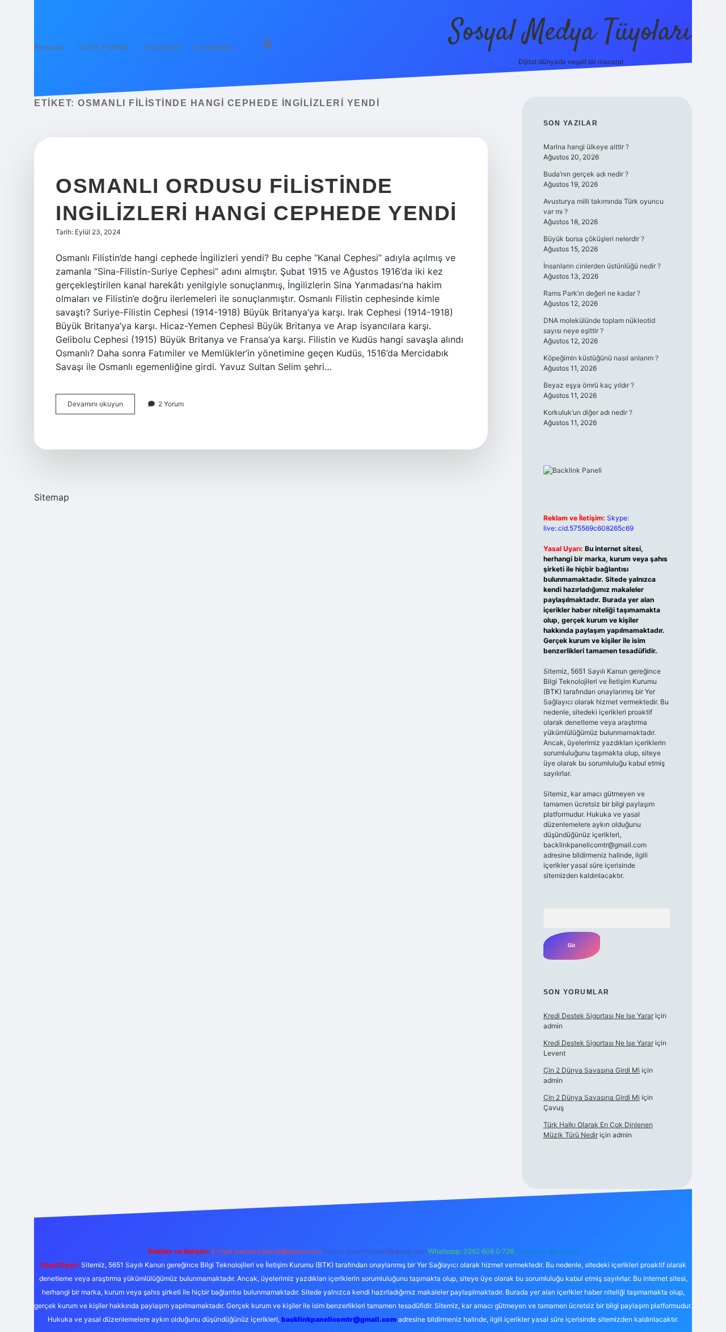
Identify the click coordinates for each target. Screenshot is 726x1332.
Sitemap (51, 497)
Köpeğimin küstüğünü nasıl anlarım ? (601, 358)
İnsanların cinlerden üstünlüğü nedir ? (602, 266)
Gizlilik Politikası (104, 47)
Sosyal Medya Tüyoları (570, 32)
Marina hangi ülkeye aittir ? (586, 146)
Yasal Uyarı (162, 47)
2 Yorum (171, 404)
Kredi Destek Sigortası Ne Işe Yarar (598, 1015)
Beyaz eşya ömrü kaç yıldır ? (588, 385)
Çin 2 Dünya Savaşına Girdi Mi (591, 1070)
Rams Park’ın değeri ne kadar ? (591, 293)
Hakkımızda (214, 47)
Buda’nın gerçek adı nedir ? (585, 174)
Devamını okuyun (101, 406)
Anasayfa (49, 47)
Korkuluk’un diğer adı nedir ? (587, 412)
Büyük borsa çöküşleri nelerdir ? (593, 238)
